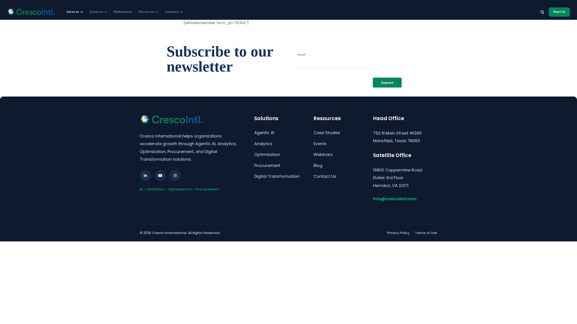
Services (73, 12)
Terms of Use (426, 232)
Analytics (263, 143)
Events (320, 143)
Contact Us (325, 176)
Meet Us (559, 12)
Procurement (267, 165)
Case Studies (327, 132)
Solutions (96, 12)
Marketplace (123, 12)
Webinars (323, 154)
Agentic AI (264, 132)
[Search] (542, 12)
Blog (318, 165)
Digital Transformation (277, 176)
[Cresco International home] (31, 12)
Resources (146, 12)
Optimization (267, 154)
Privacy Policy (398, 232)
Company (172, 12)
